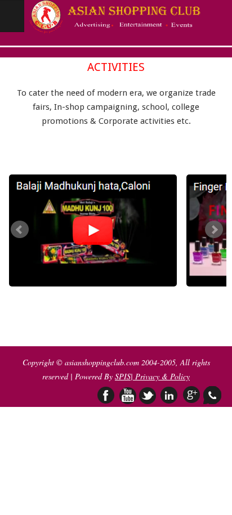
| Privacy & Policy (160, 376)
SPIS (123, 376)
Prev (20, 230)
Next (214, 230)
